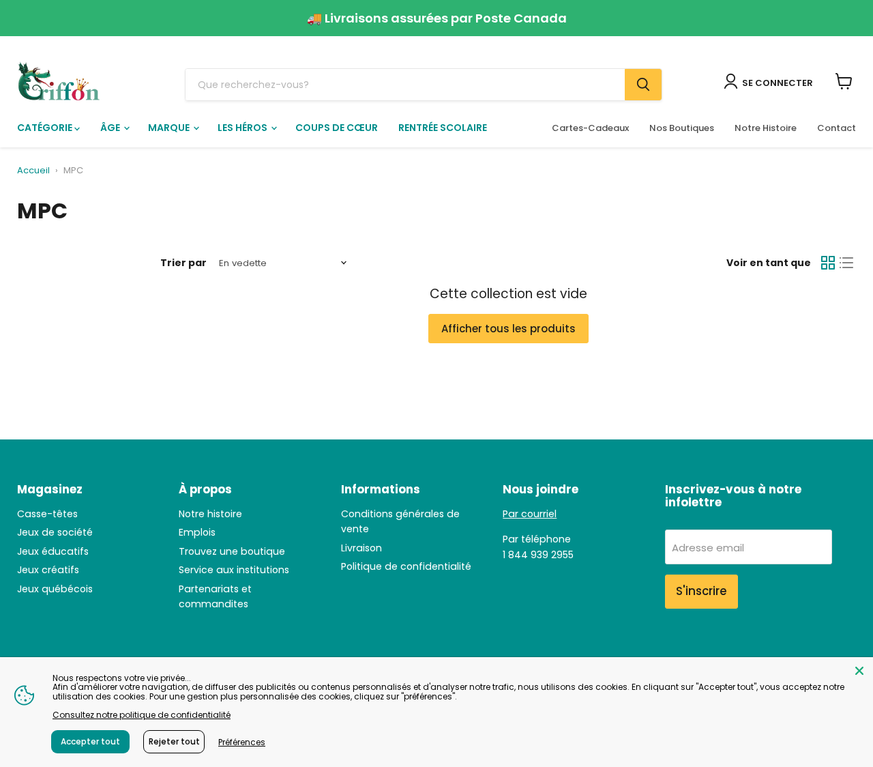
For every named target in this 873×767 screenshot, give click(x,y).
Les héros (243, 127)
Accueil (33, 171)
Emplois (197, 532)
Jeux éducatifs (53, 551)
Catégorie (45, 127)
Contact (836, 127)
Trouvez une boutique (232, 551)
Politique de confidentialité (406, 566)
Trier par (183, 262)
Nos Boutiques (681, 127)
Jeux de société (55, 532)
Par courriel (530, 514)
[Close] (859, 671)
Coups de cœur (336, 127)
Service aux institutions (234, 570)
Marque (170, 127)
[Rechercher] (643, 84)
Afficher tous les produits (508, 328)
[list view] (847, 263)
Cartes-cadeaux (590, 127)
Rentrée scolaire (442, 127)
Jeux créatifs (48, 570)
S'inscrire (701, 591)
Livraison (361, 548)
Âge (111, 127)
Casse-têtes (47, 514)
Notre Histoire (766, 127)
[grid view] (828, 263)
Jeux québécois (55, 589)
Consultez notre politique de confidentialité (142, 715)
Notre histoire (210, 514)
